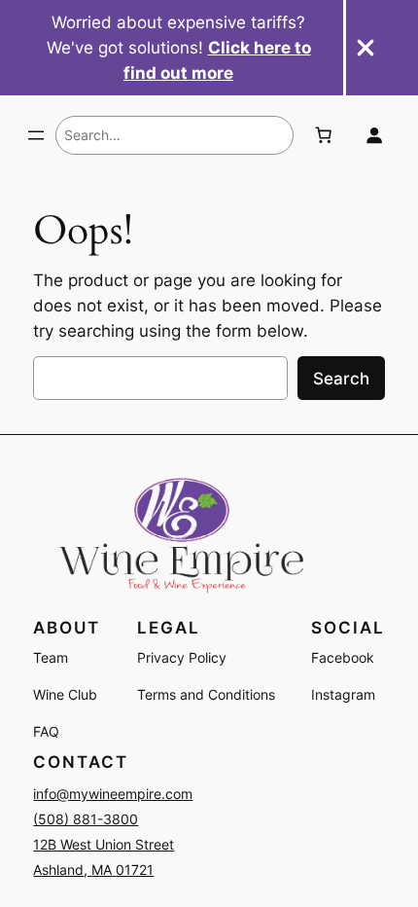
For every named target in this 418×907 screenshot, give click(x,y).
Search (341, 378)
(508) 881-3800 (85, 819)
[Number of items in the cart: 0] (323, 135)
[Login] (373, 135)
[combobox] (174, 135)
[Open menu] (36, 135)
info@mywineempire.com (112, 793)
